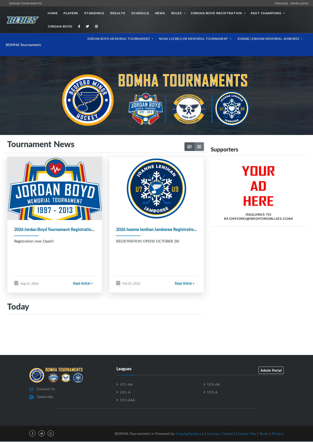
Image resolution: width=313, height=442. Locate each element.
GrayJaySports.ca (190, 433)
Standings (94, 13)
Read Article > (83, 283)
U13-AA (213, 384)
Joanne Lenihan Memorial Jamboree (269, 39)
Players (70, 13)
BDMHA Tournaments (23, 44)
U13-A (212, 392)
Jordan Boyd (60, 26)
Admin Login (299, 3)
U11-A (125, 392)
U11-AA (126, 384)
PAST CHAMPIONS (266, 13)
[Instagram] (96, 26)
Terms (264, 433)
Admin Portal (271, 370)
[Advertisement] (258, 271)
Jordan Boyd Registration (216, 13)
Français (282, 3)
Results (117, 13)
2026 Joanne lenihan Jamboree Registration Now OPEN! (167, 229)
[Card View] (189, 146)
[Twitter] (87, 26)
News (160, 13)
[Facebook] (79, 26)
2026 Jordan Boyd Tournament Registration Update (61, 229)
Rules (176, 13)
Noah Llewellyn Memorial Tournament (194, 39)
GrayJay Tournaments (25, 3)
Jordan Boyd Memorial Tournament (119, 39)
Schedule (140, 13)
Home (53, 13)
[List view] (199, 146)
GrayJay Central (220, 433)
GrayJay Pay (246, 433)
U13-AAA (127, 400)
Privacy (278, 433)
